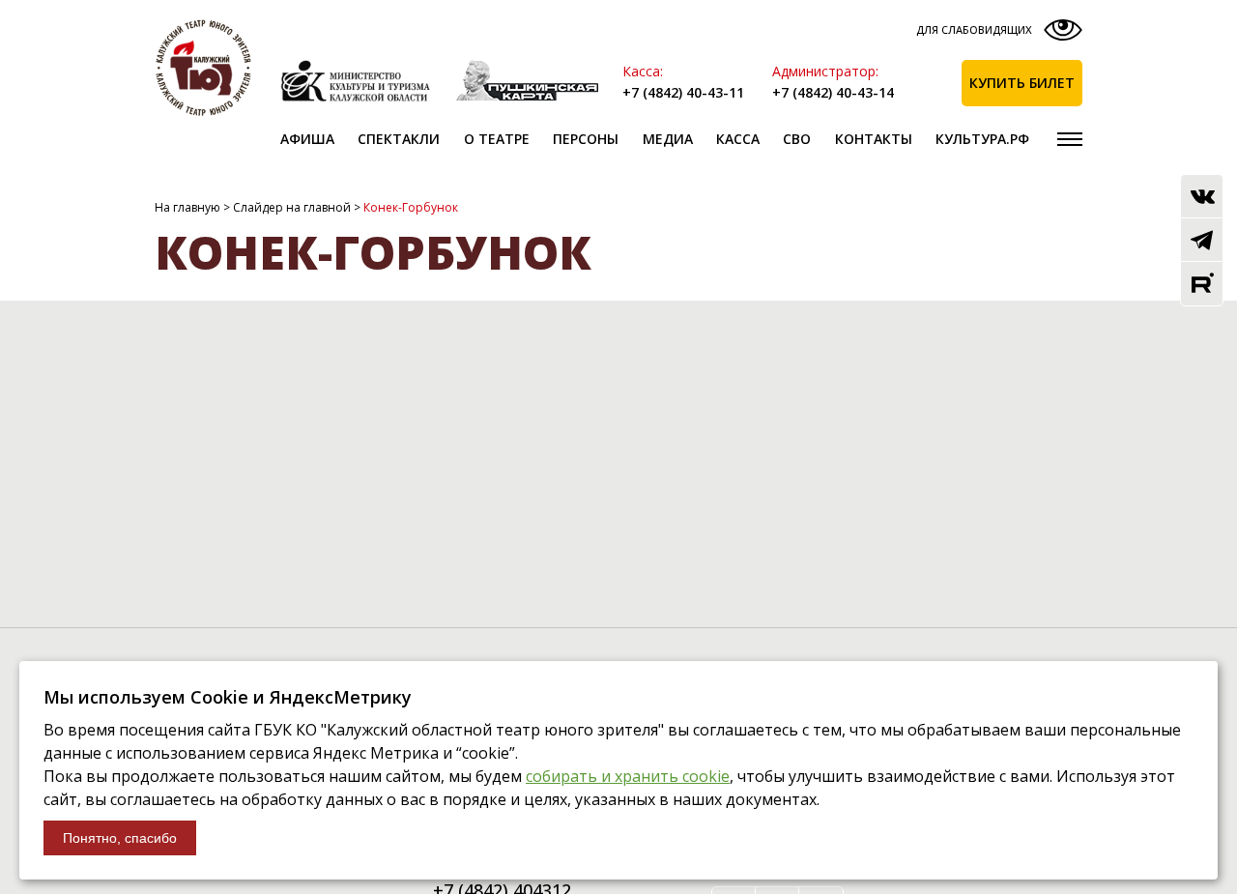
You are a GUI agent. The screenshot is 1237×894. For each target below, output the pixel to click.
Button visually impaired (997, 34)
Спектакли (399, 139)
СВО (797, 139)
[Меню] (1069, 139)
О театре (497, 139)
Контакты (873, 139)
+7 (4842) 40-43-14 (833, 92)
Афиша (307, 139)
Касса (738, 139)
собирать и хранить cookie (628, 776)
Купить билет (1022, 82)
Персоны (585, 139)
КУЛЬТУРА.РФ (982, 139)
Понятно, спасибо (120, 838)
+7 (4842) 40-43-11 (683, 92)
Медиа (668, 139)
